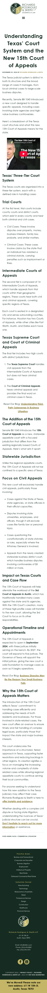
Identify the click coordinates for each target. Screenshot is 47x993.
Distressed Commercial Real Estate (23, 876)
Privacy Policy (26, 972)
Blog (14, 836)
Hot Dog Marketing (37, 975)
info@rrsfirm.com (26, 945)
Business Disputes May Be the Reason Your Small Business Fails (25, 679)
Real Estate (23, 873)
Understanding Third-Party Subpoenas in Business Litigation (26, 408)
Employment (23, 867)
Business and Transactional (23, 857)
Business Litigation (23, 863)
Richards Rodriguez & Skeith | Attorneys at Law (23, 8)
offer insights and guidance (17, 801)
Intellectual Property (23, 870)
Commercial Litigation (26, 836)
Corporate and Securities (23, 860)
